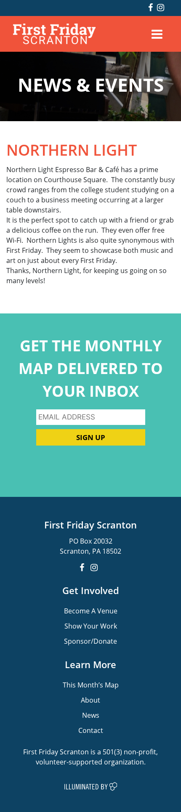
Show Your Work (90, 625)
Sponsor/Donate (90, 641)
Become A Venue (90, 610)
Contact (90, 730)
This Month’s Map (91, 684)
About (90, 699)
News (90, 715)
